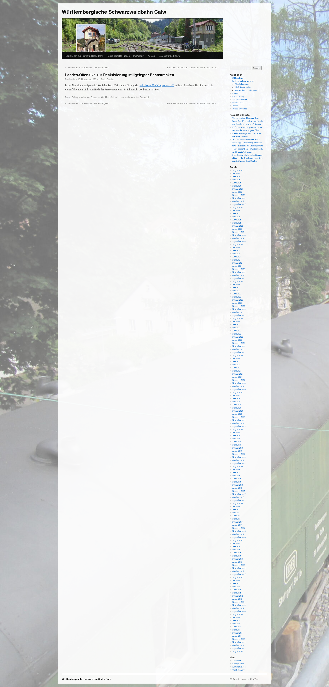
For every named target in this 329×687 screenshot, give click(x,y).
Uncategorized (238, 102)
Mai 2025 (236, 216)
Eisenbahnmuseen (242, 84)
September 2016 (239, 537)
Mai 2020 (236, 401)
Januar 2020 (237, 413)
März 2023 (236, 296)
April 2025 (236, 219)
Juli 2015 (236, 580)
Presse (94, 97)
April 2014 (236, 626)
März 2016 (236, 555)
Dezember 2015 (238, 565)
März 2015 (236, 592)
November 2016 (239, 531)
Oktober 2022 (238, 312)
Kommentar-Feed (239, 666)
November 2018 (239, 457)
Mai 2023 (236, 290)
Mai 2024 (236, 253)
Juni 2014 (236, 620)
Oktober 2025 (238, 201)
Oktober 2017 (238, 497)
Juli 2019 (236, 432)
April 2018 (236, 478)
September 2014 (239, 611)
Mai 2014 (236, 623)
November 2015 (239, 568)
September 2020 (239, 389)
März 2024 (236, 259)
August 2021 (237, 355)
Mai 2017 (236, 512)
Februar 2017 (237, 521)
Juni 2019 (236, 435)
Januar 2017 (237, 524)
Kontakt (151, 55)
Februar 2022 (237, 336)
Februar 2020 (237, 410)
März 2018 (236, 481)
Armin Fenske (107, 79)
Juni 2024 (236, 250)
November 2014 (239, 605)
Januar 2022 (237, 339)
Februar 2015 (237, 595)
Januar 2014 (237, 635)
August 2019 (237, 429)
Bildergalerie (237, 77)
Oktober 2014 (238, 608)
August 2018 (237, 466)
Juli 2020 (236, 395)
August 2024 (237, 244)
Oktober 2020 (238, 386)
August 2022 (237, 318)
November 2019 (239, 420)
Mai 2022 (236, 327)
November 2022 (239, 309)
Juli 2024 (236, 247)
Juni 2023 (236, 287)
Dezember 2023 (238, 269)
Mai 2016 (236, 549)
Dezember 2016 (238, 528)
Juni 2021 (236, 361)
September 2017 (239, 500)
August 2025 (237, 207)
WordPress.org (238, 669)
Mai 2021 (236, 364)
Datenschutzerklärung (169, 55)
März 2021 (236, 370)
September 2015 (239, 574)
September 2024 (239, 241)
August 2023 (237, 281)
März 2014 (236, 629)
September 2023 (239, 278)
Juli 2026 (236, 173)
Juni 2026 (236, 176)
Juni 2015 (236, 583)
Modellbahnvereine (243, 87)
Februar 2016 (237, 558)
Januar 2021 (237, 376)
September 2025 (239, 204)
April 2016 (236, 552)
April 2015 (236, 589)
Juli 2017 (236, 506)
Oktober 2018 (238, 460)
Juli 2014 (236, 617)
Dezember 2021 (238, 343)
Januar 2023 (237, 302)
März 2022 (236, 333)
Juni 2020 (236, 398)
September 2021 (239, 352)
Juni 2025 (236, 213)
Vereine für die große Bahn (246, 90)
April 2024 (236, 256)
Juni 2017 (236, 509)
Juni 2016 (236, 546)
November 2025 (239, 198)
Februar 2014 (237, 632)
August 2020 (237, 392)
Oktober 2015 (238, 571)
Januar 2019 (237, 450)
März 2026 (236, 185)
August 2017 (237, 503)
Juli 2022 (236, 321)
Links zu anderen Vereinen (243, 80)
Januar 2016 (237, 561)
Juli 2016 (236, 543)
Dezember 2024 (238, 232)
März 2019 (236, 444)
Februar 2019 (237, 447)
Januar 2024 (237, 265)
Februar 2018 (237, 484)
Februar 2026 (237, 188)
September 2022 (239, 315)
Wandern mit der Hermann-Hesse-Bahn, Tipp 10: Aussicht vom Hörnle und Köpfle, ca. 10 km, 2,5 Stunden (247, 120)
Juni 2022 (236, 324)
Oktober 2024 (238, 238)
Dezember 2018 (238, 454)
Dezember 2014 (238, 602)
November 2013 (239, 642)
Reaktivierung (238, 96)
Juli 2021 (236, 358)
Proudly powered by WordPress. (246, 679)
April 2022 (236, 330)
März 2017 (236, 518)
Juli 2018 (236, 469)
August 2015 (237, 577)
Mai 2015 (236, 586)
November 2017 (239, 494)
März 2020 (236, 407)
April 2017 (236, 515)
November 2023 (239, 272)
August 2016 (237, 540)
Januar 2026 (237, 191)
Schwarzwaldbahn (239, 99)
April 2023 (236, 293)
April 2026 (236, 182)
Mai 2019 (236, 438)
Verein (235, 105)
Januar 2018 (237, 487)
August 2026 (237, 170)
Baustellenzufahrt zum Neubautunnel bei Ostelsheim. (193, 67)
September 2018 (239, 463)
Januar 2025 (237, 228)
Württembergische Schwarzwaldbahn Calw (114, 11)
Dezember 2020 (238, 380)
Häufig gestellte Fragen (118, 55)
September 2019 (239, 426)
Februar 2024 (237, 262)
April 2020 (236, 404)
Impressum (138, 55)
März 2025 (236, 222)
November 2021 (239, 346)
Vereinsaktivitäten (239, 108)
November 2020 (239, 383)
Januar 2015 (237, 598)
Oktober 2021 (238, 349)
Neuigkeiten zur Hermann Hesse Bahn (84, 55)
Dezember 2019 (238, 417)
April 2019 (236, 441)
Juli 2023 (236, 284)
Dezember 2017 (238, 491)
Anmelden (236, 660)
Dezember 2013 (238, 639)
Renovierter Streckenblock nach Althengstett (87, 67)
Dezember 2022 (238, 306)
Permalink (144, 97)
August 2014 (237, 614)
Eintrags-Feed (238, 663)
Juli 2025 (236, 210)
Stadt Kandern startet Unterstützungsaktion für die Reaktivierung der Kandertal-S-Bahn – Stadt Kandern (247, 157)
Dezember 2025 (238, 195)
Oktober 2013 (238, 645)
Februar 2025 (237, 225)
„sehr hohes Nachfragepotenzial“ (156, 85)
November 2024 (239, 235)
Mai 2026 (236, 179)
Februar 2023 (237, 299)
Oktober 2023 (238, 275)
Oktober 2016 (238, 534)
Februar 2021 (237, 373)
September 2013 (239, 648)
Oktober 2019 (238, 423)
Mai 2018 (236, 475)
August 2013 (237, 651)
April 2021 (236, 367)
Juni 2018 (236, 472)
